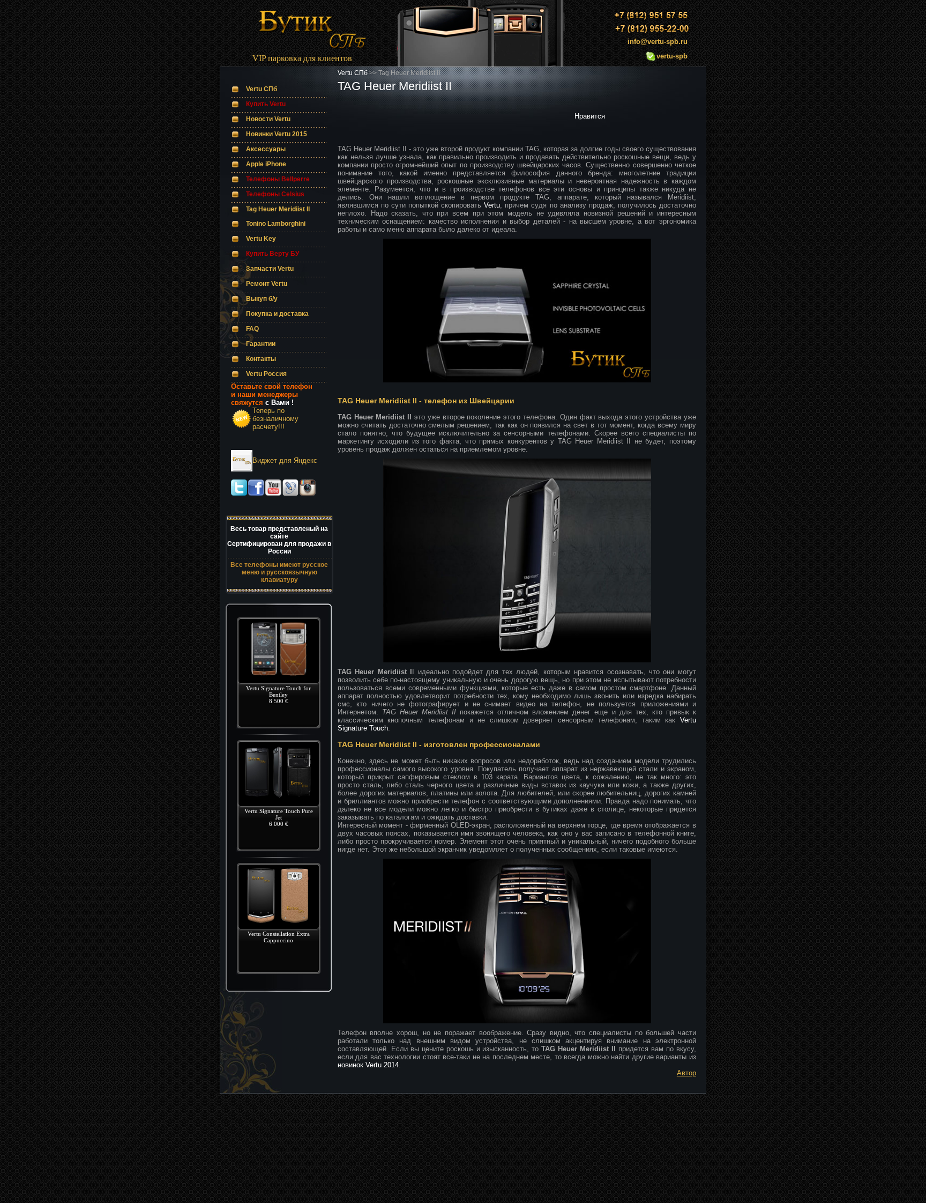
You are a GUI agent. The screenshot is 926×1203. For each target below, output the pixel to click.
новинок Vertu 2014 (368, 1065)
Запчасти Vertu (270, 268)
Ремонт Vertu (266, 283)
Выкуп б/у (262, 298)
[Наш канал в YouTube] (273, 492)
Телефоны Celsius (275, 194)
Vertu (492, 205)
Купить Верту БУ (272, 253)
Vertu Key (261, 238)
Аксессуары (266, 149)
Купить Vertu (266, 104)
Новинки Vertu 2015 (276, 134)
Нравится (589, 116)
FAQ (252, 329)
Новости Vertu (268, 119)
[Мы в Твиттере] (239, 492)
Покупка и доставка (277, 314)
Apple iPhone (266, 164)
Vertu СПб (261, 89)
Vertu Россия (266, 374)
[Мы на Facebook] (256, 492)
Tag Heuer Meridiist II (278, 209)
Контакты (261, 359)
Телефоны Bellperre (278, 179)
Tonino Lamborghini (275, 223)
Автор (686, 1073)
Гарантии (260, 344)
